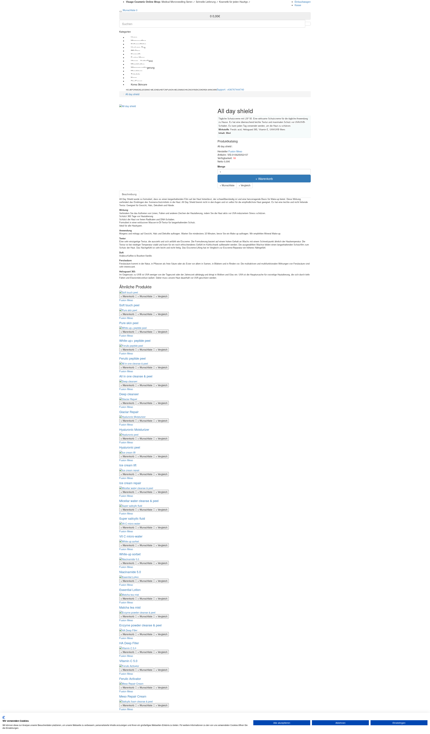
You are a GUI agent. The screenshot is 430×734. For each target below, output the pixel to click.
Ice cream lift (127, 465)
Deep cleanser (129, 394)
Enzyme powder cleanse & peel (140, 625)
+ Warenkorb (264, 178)
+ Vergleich (244, 185)
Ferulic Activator (130, 678)
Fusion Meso (235, 151)
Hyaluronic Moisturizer (134, 429)
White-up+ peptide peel (134, 340)
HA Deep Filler (129, 643)
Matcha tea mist (130, 607)
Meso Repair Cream (132, 696)
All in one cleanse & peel (135, 376)
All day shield (132, 94)
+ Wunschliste (227, 185)
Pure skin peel (128, 323)
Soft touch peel (129, 305)
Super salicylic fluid (132, 518)
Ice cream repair (130, 483)
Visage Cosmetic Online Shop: (143, 1)
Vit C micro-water (130, 536)
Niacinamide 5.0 (130, 572)
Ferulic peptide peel (132, 358)
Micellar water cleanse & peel (139, 500)
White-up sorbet (130, 554)
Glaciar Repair (129, 412)
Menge (221, 166)
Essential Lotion (130, 589)
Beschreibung (129, 194)
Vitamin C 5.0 (128, 661)
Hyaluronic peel (129, 447)
